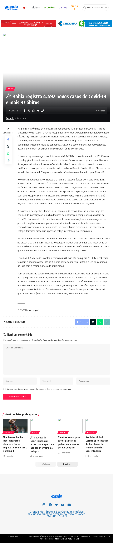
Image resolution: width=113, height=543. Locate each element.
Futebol (8, 432)
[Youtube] (63, 504)
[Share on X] (29, 110)
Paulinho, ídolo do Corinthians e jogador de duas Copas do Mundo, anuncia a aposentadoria (96, 444)
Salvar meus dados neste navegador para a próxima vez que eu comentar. (39, 389)
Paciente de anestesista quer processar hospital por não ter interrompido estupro (42, 444)
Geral (35, 432)
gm (25, 7)
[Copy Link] (42, 110)
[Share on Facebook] (24, 110)
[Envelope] (69, 504)
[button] (67, 464)
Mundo (63, 432)
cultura (74, 7)
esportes (49, 7)
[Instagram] (44, 504)
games (63, 7)
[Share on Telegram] (38, 110)
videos (36, 7)
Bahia (10, 89)
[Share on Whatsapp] (33, 110)
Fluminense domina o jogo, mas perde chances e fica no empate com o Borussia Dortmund (15, 444)
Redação (10, 118)
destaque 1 (34, 310)
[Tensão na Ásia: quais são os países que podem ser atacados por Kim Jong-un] (70, 426)
